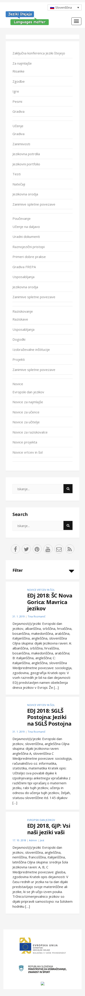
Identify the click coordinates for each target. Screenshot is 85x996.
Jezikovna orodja (25, 194)
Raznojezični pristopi (28, 246)
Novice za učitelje (26, 422)
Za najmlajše (22, 63)
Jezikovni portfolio (26, 164)
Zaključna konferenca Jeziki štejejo (38, 53)
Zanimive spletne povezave (33, 204)
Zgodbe (18, 81)
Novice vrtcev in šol (27, 452)
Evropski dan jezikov (28, 392)
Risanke (18, 71)
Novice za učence (25, 412)
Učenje (17, 126)
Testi (16, 174)
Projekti (18, 359)
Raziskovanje (22, 311)
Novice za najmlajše (27, 402)
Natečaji (18, 184)
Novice (17, 384)
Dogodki (18, 339)
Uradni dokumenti (26, 236)
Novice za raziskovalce (30, 432)
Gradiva (18, 111)
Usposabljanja (23, 276)
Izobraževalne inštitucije (31, 349)
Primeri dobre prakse (29, 256)
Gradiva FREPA (24, 267)
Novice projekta (24, 442)
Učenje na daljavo (26, 226)
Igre (15, 91)
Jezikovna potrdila (26, 154)
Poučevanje (21, 218)
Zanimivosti (21, 144)
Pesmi (17, 101)
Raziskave (20, 319)
